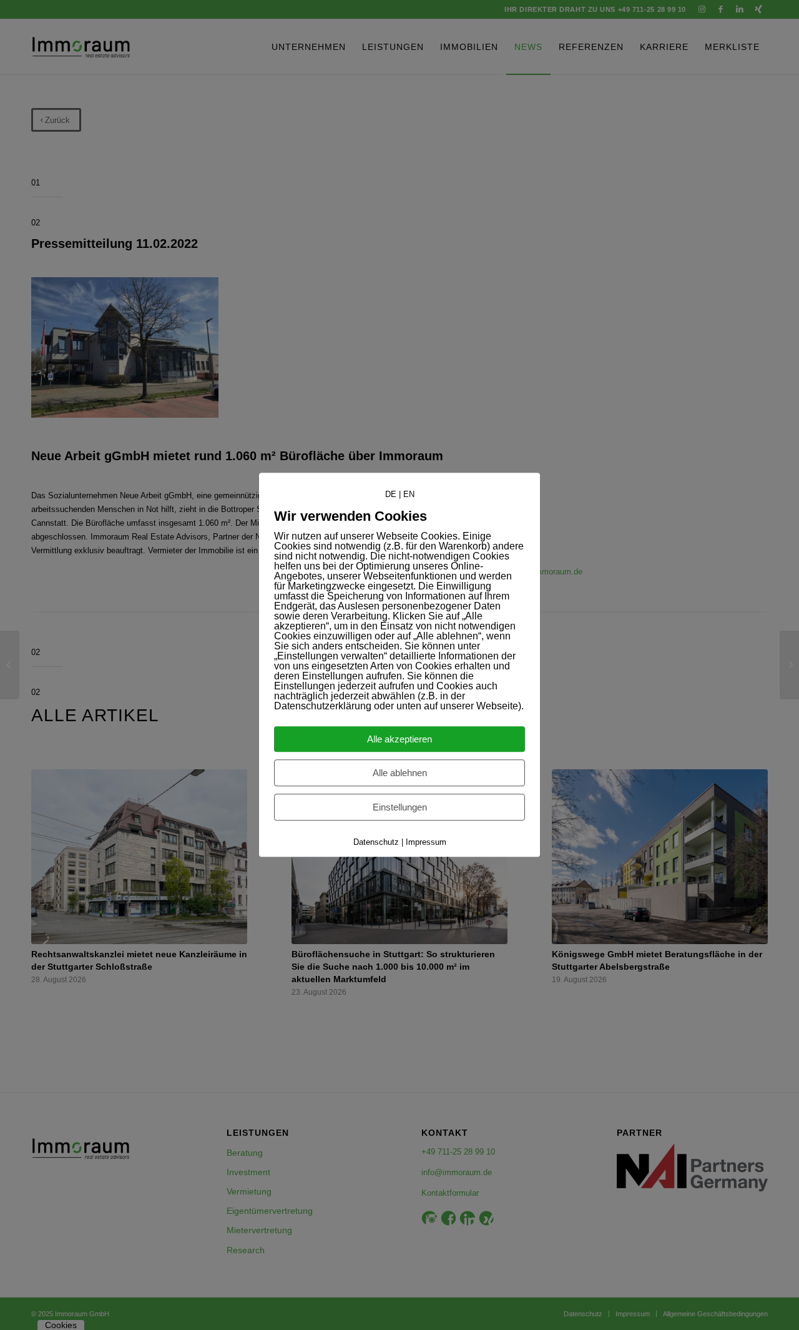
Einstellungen (400, 807)
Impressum (426, 842)
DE (390, 494)
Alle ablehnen (400, 773)
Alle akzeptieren (399, 739)
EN (408, 494)
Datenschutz (376, 842)
